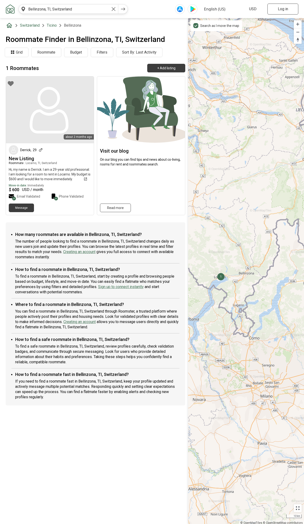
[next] (123, 9)
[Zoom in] (298, 24)
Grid (19, 52)
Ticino (52, 25)
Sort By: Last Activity (139, 52)
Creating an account (79, 252)
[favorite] (10, 83)
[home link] (10, 9)
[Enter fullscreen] (298, 508)
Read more (115, 208)
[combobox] (68, 9)
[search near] (23, 9)
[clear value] (113, 9)
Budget (76, 52)
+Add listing (166, 68)
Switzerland (30, 25)
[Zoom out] (298, 32)
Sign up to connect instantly (121, 286)
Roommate (46, 52)
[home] (10, 25)
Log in (283, 9)
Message (21, 208)
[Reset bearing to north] (298, 40)
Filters (102, 52)
